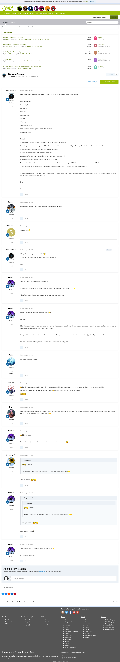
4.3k (11, 371)
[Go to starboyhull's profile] (11, 232)
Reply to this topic (109, 82)
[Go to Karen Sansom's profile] (95, 60)
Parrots (67, 641)
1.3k (11, 423)
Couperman (11, 90)
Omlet (8, 8)
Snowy (11, 202)
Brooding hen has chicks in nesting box (15, 44)
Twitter (66, 612)
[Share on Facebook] (5, 594)
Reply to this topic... (19, 579)
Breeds (83, 617)
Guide (63, 617)
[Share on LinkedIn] (11, 594)
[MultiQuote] (21, 194)
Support (62, 13)
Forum (47, 620)
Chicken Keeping (110, 620)
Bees (66, 620)
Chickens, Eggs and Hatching (34, 46)
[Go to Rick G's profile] (95, 38)
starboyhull (10, 226)
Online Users (19, 27)
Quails (67, 643)
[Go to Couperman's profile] (4, 75)
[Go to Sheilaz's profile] (11, 389)
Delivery (27, 624)
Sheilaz (11, 383)
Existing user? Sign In (100, 17)
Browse (5, 22)
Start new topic (92, 82)
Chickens (19, 8)
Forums (4, 27)
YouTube (73, 612)
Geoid (11, 355)
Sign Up (114, 17)
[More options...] (115, 90)
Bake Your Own (109, 630)
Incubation (68, 639)
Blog (46, 624)
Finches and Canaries (71, 632)
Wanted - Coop (7, 59)
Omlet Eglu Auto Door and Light (12, 52)
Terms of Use (65, 653)
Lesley (11, 277)
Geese (87, 630)
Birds (53, 8)
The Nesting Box (34, 76)
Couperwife (10, 455)
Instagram (62, 612)
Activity (13, 22)
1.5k (11, 107)
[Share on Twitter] (3, 594)
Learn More (15, 658)
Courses (103, 617)
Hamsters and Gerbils (47, 8)
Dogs (25, 8)
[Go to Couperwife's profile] (11, 461)
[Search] (116, 22)
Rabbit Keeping (109, 622)
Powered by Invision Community (60, 661)
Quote (26, 194)
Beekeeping (108, 624)
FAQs (7, 624)
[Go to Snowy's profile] (11, 208)
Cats (30, 8)
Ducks (67, 630)
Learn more (85, 1)
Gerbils (67, 634)
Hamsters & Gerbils (46, 13)
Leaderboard (29, 27)
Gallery (47, 622)
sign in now (42, 571)
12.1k (11, 218)
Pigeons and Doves (90, 635)
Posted (26, 90)
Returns (27, 626)
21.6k (11, 293)
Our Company (9, 620)
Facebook (70, 612)
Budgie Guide (69, 622)
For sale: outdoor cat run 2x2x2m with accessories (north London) (22, 66)
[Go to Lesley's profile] (11, 284)
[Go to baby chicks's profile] (95, 45)
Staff (11, 27)
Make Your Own (109, 628)
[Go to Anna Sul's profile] (95, 67)
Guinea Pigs (41, 8)
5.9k (11, 471)
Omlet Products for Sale (27, 54)
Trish (11, 407)
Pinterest (77, 612)
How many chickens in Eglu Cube (13, 37)
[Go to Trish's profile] (11, 413)
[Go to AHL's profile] (95, 53)
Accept (92, 2)
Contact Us (28, 620)
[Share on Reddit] (9, 594)
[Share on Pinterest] (15, 594)
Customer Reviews (10, 622)
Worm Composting (70, 647)
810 (12, 242)
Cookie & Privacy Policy (77, 653)
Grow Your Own (109, 626)
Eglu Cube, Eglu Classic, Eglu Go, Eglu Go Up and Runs (33, 39)
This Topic (109, 22)
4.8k (11, 399)
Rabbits (36, 8)
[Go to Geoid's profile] (11, 361)
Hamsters (68, 637)
